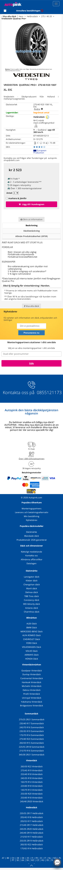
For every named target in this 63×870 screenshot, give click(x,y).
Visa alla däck (9, 16)
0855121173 (49, 392)
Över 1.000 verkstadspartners (31, 458)
